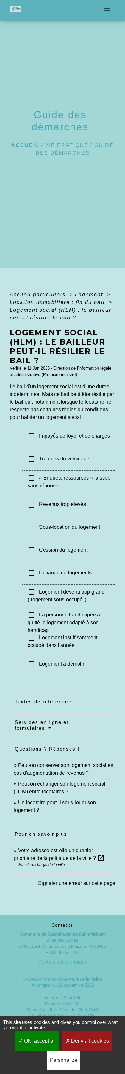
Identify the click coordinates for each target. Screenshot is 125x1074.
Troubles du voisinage (58, 459)
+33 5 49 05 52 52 (62, 952)
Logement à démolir (56, 664)
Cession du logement (58, 550)
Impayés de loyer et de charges (69, 436)
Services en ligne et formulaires (42, 725)
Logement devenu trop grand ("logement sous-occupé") (66, 595)
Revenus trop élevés (57, 505)
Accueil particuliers (39, 294)
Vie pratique (66, 145)
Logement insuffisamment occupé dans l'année (62, 641)
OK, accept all (39, 1040)
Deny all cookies (89, 1040)
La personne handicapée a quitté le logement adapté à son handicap (64, 618)
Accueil (25, 145)
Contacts (62, 925)
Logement (90, 294)
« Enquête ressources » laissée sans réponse (69, 481)
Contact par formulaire (63, 962)
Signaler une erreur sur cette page (76, 883)
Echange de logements (60, 573)
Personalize (63, 1060)
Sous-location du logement (64, 527)
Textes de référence (41, 701)
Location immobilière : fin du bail (58, 302)
